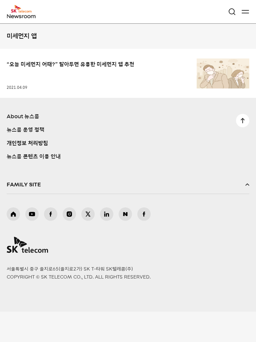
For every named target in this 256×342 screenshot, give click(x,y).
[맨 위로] (242, 120)
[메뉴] (245, 12)
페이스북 (50, 214)
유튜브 (32, 214)
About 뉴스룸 (23, 116)
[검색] (232, 12)
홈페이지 (13, 214)
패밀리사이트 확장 (128, 184)
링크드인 (106, 214)
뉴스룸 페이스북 (144, 214)
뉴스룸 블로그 (125, 214)
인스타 (69, 214)
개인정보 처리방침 (27, 143)
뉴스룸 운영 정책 (25, 130)
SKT (23, 11)
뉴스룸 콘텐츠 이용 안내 (34, 156)
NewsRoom (22, 15)
